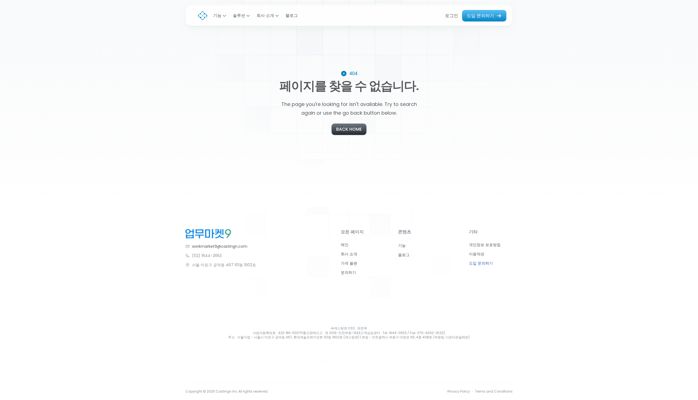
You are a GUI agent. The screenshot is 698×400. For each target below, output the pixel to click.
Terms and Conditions (494, 391)
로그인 (451, 15)
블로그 (291, 15)
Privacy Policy (458, 391)
